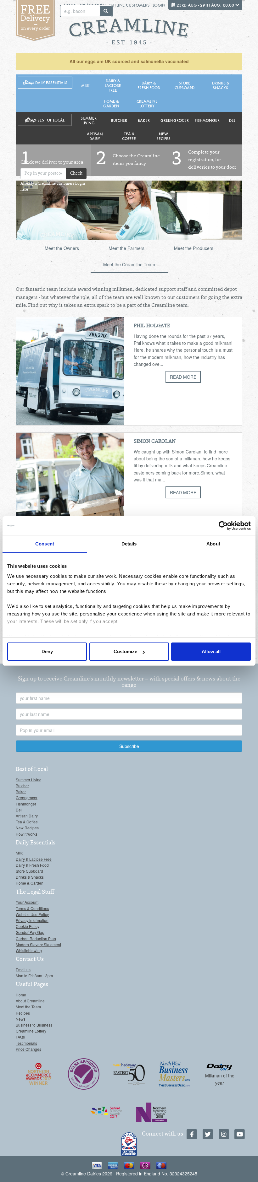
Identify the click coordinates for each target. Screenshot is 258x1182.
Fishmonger (207, 120)
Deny (47, 651)
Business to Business (34, 1024)
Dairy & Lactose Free (113, 85)
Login (159, 5)
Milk (85, 85)
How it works (26, 834)
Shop (45, 82)
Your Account (27, 902)
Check (76, 173)
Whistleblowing (29, 950)
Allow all (211, 651)
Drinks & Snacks (220, 85)
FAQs (20, 1036)
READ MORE (183, 377)
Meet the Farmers (126, 248)
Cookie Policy (27, 926)
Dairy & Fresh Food (148, 85)
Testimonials (26, 1043)
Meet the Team (28, 1006)
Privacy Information (32, 920)
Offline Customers (129, 5)
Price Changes (28, 1049)
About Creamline (30, 1000)
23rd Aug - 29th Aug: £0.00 (205, 5)
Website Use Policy (32, 914)
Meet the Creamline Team (129, 264)
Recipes (23, 1013)
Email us (23, 969)
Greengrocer (174, 120)
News (20, 1019)
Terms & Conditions (32, 908)
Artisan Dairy (95, 136)
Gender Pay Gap (30, 932)
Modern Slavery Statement (38, 944)
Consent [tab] (44, 543)
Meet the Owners (62, 248)
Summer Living (89, 120)
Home (21, 994)
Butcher (119, 120)
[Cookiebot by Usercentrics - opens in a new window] (223, 525)
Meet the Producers (193, 248)
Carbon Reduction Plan (36, 938)
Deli (232, 120)
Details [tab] (129, 543)
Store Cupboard (184, 85)
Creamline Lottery (147, 103)
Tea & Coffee (129, 136)
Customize (125, 651)
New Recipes (163, 136)
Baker (144, 120)
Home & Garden (111, 103)
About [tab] (213, 543)
